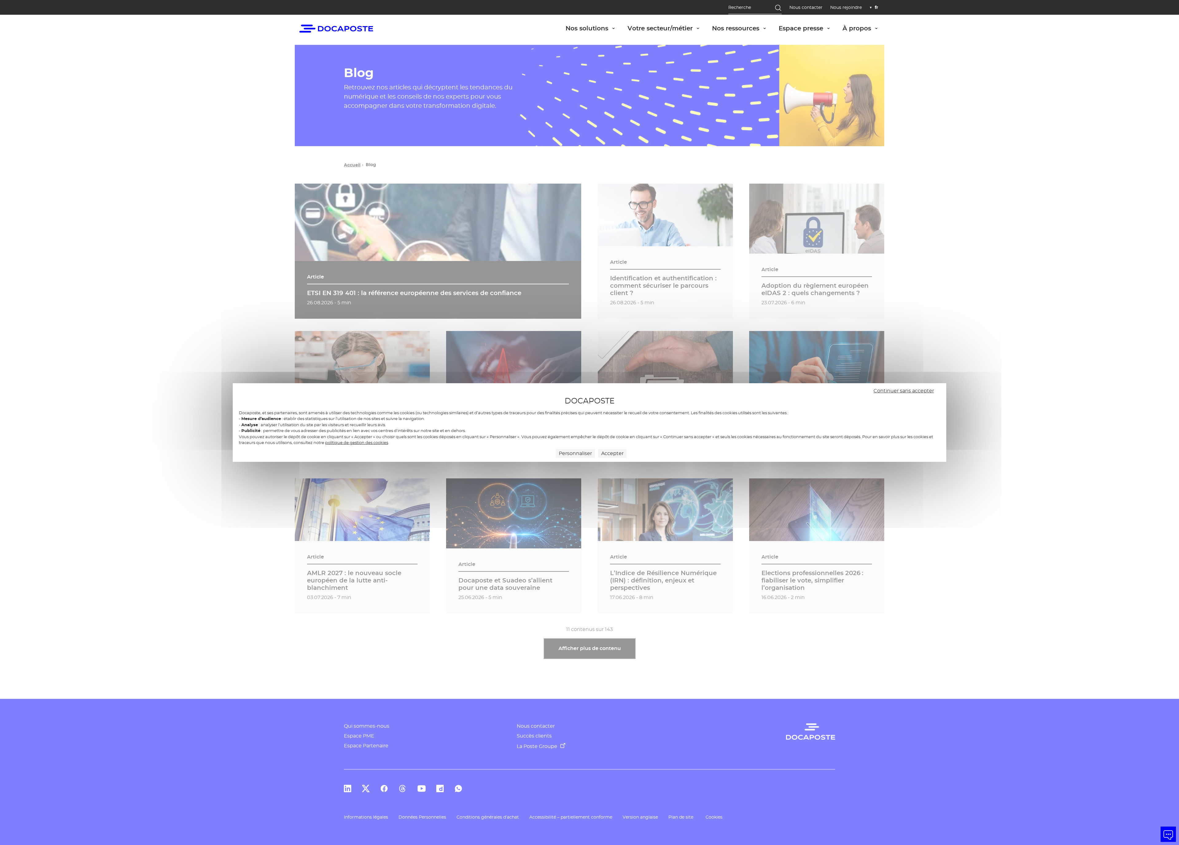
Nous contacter (806, 7)
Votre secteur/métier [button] (667, 28)
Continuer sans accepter (904, 391)
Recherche (739, 7)
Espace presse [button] (807, 28)
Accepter (612, 453)
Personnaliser (575, 453)
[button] (1168, 834)
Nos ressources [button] (742, 28)
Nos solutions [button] (593, 28)
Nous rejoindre (846, 7)
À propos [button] (863, 28)
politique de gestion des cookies (356, 442)
